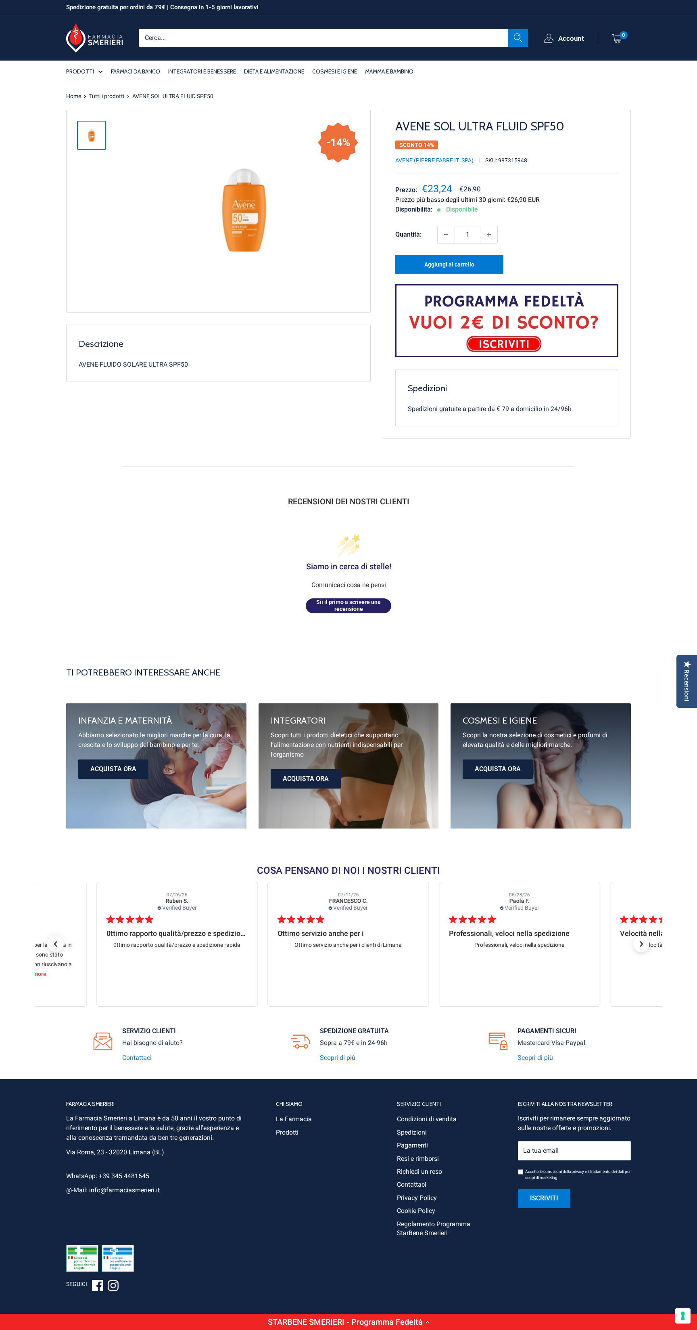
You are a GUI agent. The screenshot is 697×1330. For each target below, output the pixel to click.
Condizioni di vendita (427, 1119)
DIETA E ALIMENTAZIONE (274, 71)
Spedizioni (412, 1132)
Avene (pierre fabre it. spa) (434, 160)
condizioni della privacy (563, 1171)
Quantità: (408, 234)
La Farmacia (294, 1119)
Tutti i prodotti (106, 96)
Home (73, 96)
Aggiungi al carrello (449, 264)
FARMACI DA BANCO (135, 71)
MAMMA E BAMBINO (389, 71)
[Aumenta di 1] (488, 234)
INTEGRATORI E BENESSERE (202, 71)
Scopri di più (337, 1057)
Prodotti (287, 1132)
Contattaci (137, 1057)
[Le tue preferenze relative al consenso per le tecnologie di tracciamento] (683, 1316)
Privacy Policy (417, 1198)
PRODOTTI (80, 71)
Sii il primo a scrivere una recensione (348, 606)
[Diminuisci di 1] (446, 234)
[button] (348, 1322)
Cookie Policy (416, 1211)
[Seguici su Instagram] (113, 1287)
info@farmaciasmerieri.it (124, 1190)
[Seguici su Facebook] (97, 1287)
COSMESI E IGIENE (334, 71)
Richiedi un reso (419, 1171)
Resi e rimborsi (418, 1158)
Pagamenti (412, 1145)
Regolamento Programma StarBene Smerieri (433, 1228)
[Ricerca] (518, 37)
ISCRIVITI (544, 1198)
